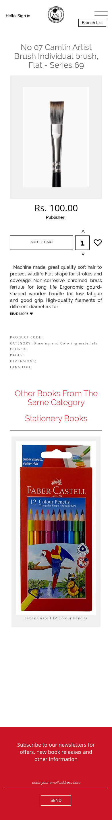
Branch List (92, 22)
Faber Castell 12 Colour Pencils (56, 618)
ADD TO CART (41, 242)
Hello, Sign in (18, 16)
